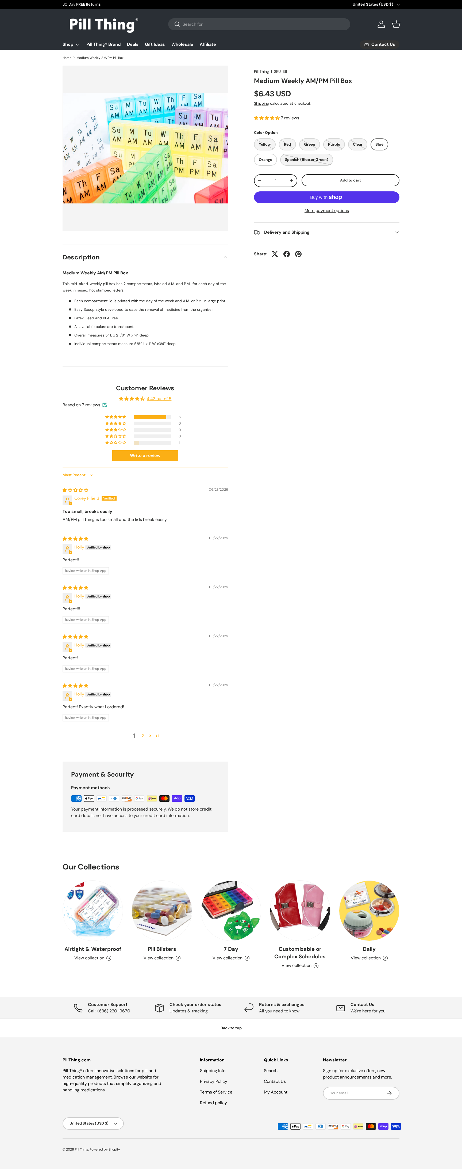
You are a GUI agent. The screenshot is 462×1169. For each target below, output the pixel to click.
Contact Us (275, 1081)
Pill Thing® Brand (103, 44)
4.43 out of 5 (159, 399)
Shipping (261, 103)
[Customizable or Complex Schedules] (300, 911)
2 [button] (142, 736)
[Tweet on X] (275, 254)
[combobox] (259, 24)
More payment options (327, 210)
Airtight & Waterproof (92, 949)
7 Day (231, 949)
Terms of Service (216, 1092)
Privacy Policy (213, 1081)
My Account (275, 1092)
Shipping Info (212, 1070)
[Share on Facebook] (286, 254)
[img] (75, 490)
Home (67, 57)
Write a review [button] (145, 455)
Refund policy (213, 1103)
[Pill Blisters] (162, 911)
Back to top (231, 1028)
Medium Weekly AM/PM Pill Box (100, 57)
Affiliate (208, 44)
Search (271, 1070)
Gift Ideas (155, 44)
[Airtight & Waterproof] (93, 911)
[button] (396, 24)
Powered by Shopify (105, 1149)
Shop (68, 44)
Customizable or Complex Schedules (300, 953)
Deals (132, 44)
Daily (369, 949)
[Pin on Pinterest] (298, 254)
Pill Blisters (162, 949)
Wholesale (182, 44)
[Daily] (369, 911)
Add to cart (350, 180)
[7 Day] (231, 911)
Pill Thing (261, 71)
